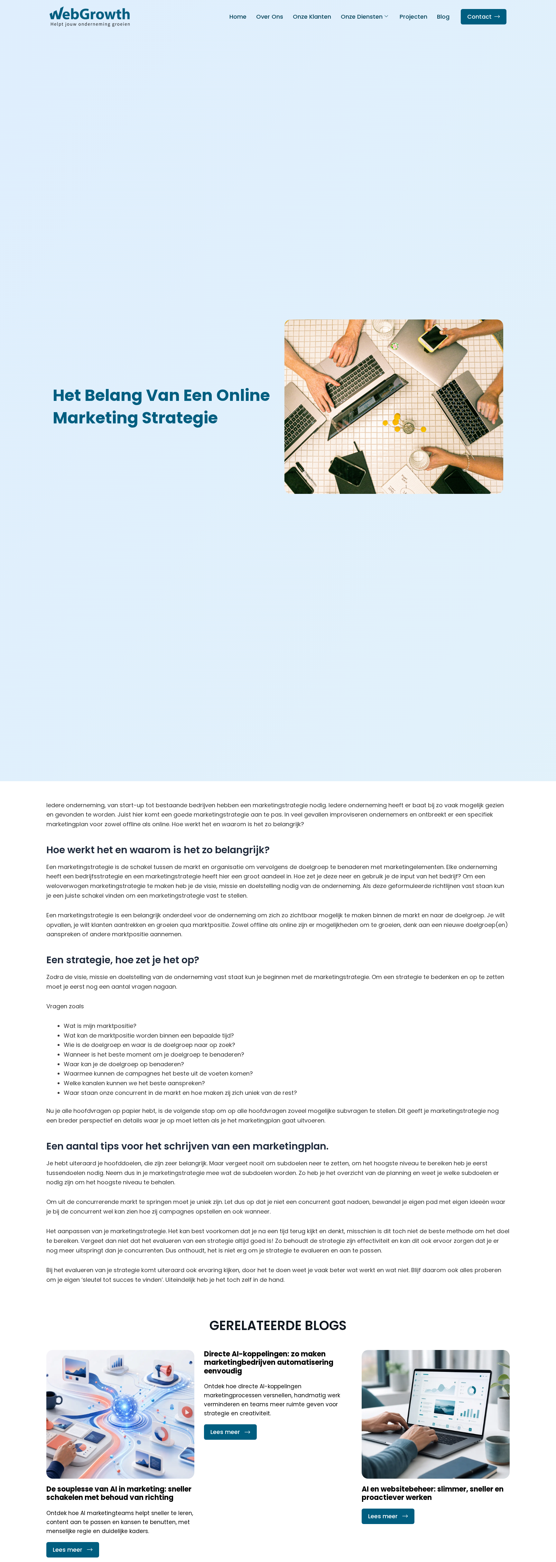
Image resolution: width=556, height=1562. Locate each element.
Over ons (269, 17)
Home (237, 17)
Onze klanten (312, 17)
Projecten (413, 17)
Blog (443, 17)
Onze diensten (362, 17)
